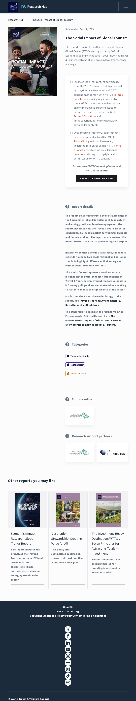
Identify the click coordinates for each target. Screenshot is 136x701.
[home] (27, 7)
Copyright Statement (43, 615)
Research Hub (16, 19)
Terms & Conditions (85, 116)
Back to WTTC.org (68, 611)
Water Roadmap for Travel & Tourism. (93, 324)
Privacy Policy (81, 141)
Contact (77, 615)
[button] (123, 6)
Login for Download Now (96, 178)
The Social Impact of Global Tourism (52, 19)
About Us (68, 607)
